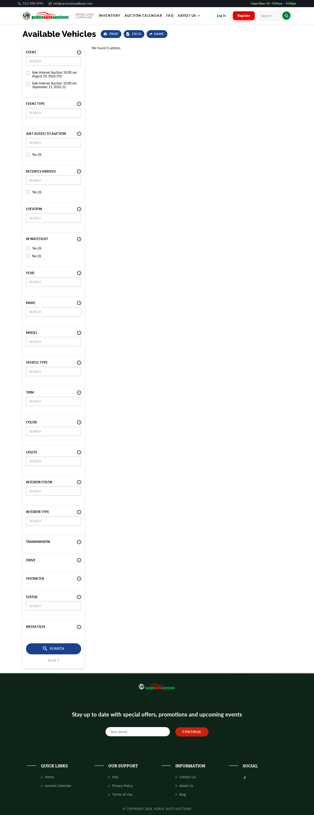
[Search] (286, 16)
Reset (53, 660)
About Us (187, 15)
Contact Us (187, 777)
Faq (170, 15)
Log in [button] (221, 15)
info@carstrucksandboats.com (72, 3)
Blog (182, 794)
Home (49, 777)
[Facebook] (245, 777)
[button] (111, 34)
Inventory (109, 15)
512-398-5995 (33, 3)
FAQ (115, 777)
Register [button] (243, 15)
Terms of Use (122, 794)
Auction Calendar (143, 15)
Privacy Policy (122, 786)
